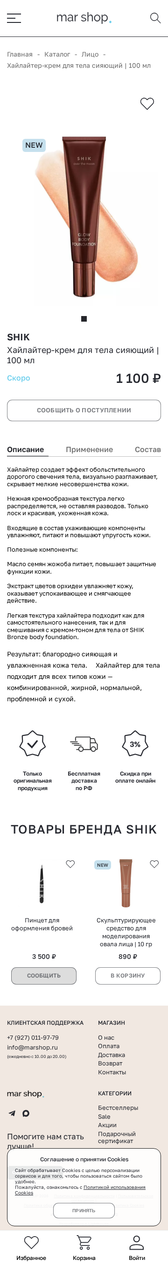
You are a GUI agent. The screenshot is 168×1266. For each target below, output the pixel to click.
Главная (20, 54)
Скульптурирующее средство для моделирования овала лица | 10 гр (126, 932)
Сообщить (44, 975)
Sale (104, 1116)
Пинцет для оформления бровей (42, 924)
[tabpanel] (84, 217)
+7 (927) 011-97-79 (33, 1037)
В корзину (128, 975)
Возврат (110, 1063)
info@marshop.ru (32, 1047)
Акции (107, 1125)
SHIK (18, 336)
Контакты (112, 1072)
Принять (83, 1210)
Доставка (111, 1054)
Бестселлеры (118, 1107)
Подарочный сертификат (117, 1137)
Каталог (57, 54)
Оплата (108, 1046)
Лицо (90, 54)
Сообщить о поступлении (84, 410)
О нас (106, 1037)
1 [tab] (84, 319)
